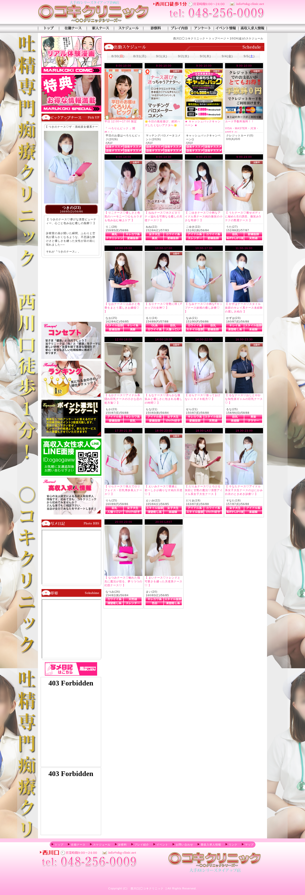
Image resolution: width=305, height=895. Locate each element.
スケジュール (128, 28)
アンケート (202, 28)
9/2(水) (183, 56)
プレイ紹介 (179, 28)
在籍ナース (73, 28)
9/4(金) (227, 56)
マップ (249, 844)
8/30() (118, 56)
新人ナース (100, 28)
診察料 (155, 28)
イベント (162, 844)
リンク (233, 844)
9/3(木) (205, 56)
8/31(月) (139, 56)
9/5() (249, 56)
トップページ (48, 28)
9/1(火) (161, 56)
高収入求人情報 (252, 28)
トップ (59, 844)
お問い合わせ (184, 844)
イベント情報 (226, 28)
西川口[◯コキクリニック (147, 888)
